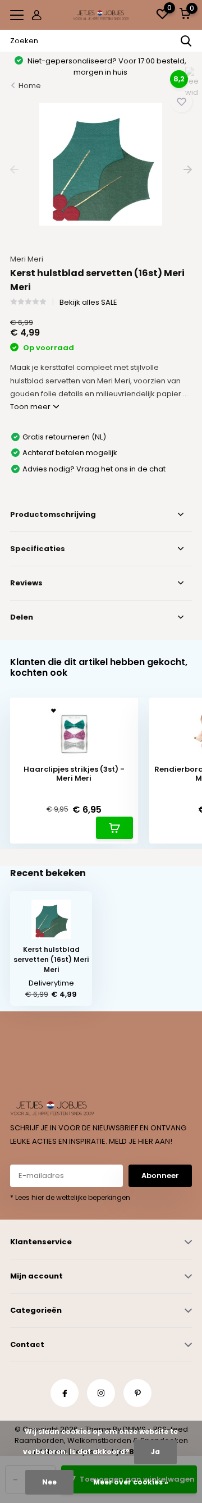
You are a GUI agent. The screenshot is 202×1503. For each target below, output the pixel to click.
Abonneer (160, 1175)
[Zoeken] (186, 41)
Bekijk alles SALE (88, 302)
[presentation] (14, 169)
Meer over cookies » (130, 1482)
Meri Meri (26, 259)
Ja (155, 1451)
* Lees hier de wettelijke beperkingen (70, 1197)
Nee (49, 1482)
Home (30, 85)
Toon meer (31, 406)
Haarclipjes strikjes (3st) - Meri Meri (74, 773)
